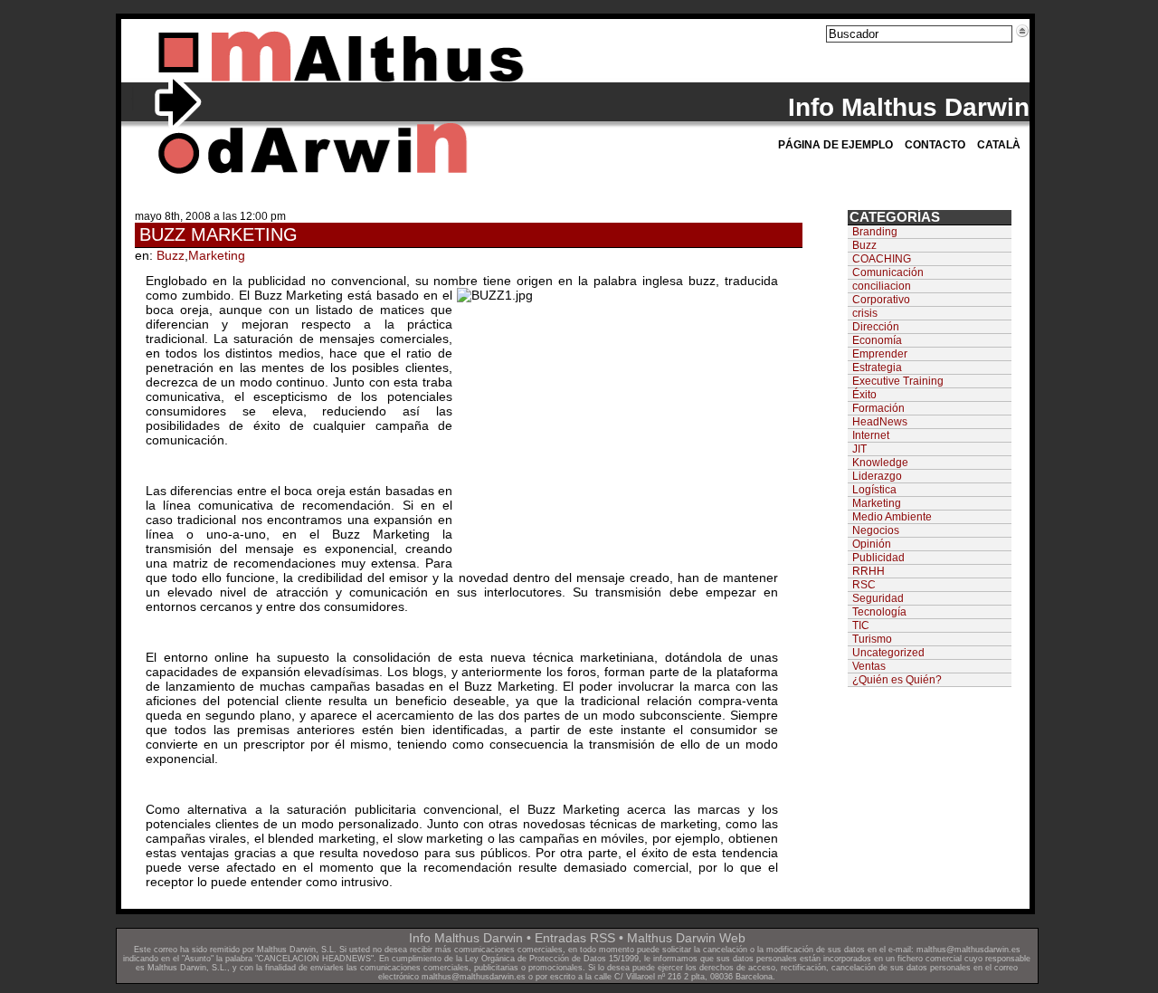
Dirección (875, 326)
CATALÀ (998, 144)
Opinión (871, 544)
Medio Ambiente (892, 517)
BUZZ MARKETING (218, 234)
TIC (860, 625)
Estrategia (877, 367)
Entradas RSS (575, 938)
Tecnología (879, 612)
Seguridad (878, 598)
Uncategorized (888, 652)
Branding (874, 231)
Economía (877, 340)
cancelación (725, 949)
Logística (874, 489)
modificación (789, 949)
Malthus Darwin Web (686, 938)
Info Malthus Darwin (909, 107)
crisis (865, 313)
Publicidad (878, 557)
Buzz (171, 255)
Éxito (864, 394)
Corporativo (881, 299)
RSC (864, 584)
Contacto (935, 144)
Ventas (869, 666)
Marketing (216, 255)
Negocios (875, 530)
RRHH (868, 571)
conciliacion (881, 286)
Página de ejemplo (835, 144)
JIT (859, 449)
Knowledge (880, 462)
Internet (870, 435)
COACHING (881, 259)
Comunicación (888, 272)
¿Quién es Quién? (897, 679)
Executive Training (898, 381)
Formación (878, 408)
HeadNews (879, 421)
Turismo (872, 639)
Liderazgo (877, 476)
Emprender (879, 354)
